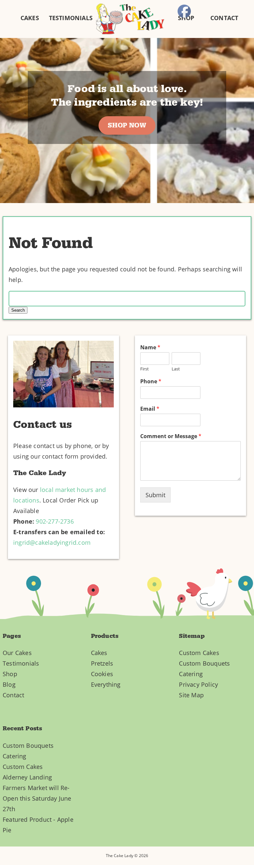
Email (149, 408)
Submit (155, 495)
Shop (10, 674)
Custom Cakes (199, 653)
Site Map (191, 695)
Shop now (127, 125)
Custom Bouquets (204, 663)
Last (176, 369)
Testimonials (21, 663)
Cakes (99, 653)
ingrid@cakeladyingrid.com (52, 542)
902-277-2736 (54, 521)
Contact (13, 695)
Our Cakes (17, 653)
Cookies (102, 674)
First (144, 369)
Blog (9, 684)
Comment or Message (170, 436)
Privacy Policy (198, 684)
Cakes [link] (30, 18)
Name (150, 347)
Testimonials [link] (71, 18)
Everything (106, 684)
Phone (150, 381)
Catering (191, 674)
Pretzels (102, 663)
